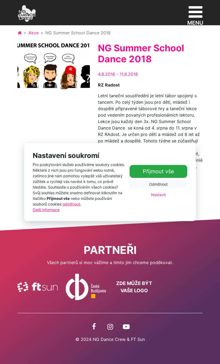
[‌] (94, 326)
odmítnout (71, 204)
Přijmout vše (158, 171)
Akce (33, 32)
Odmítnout (158, 184)
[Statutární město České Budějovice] (86, 286)
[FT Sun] (37, 286)
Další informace (46, 209)
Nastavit (158, 194)
